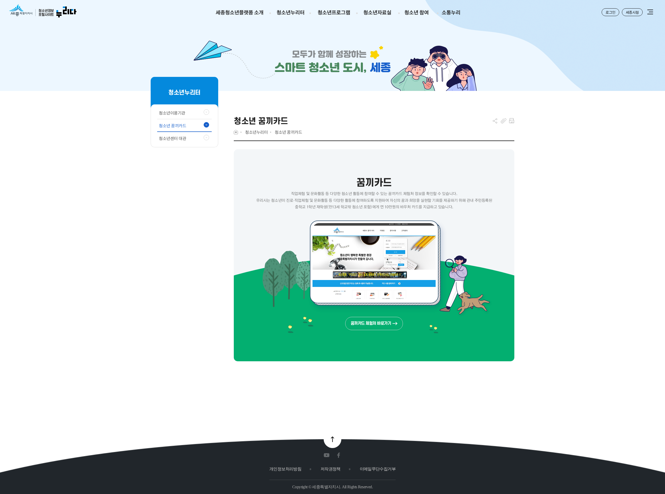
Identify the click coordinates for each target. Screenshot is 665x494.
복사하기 (503, 120)
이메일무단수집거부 (378, 469)
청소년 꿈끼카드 (288, 132)
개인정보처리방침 (285, 469)
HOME (236, 132)
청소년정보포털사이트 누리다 (42, 11)
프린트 (511, 120)
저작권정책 (331, 469)
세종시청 (632, 12)
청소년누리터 (256, 132)
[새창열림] (328, 455)
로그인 (610, 12)
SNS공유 (495, 120)
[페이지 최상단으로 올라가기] (332, 439)
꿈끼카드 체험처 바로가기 (371, 323)
